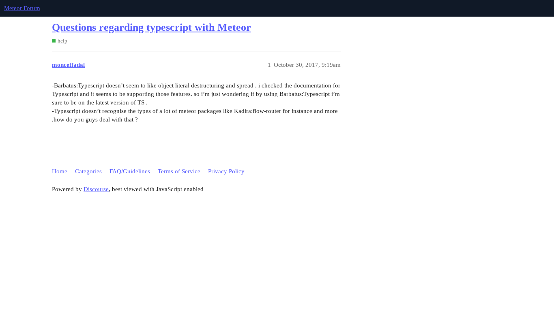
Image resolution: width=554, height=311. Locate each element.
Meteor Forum (22, 8)
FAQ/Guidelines (130, 171)
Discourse (96, 189)
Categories (88, 171)
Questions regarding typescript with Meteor (151, 27)
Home (59, 171)
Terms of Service (179, 171)
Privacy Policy (226, 171)
